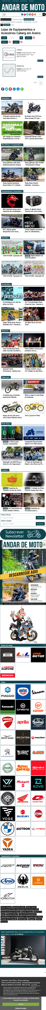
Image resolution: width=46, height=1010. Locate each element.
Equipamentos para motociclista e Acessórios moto (19, 909)
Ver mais (40, 60)
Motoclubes (22, 919)
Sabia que (5, 377)
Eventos (4, 470)
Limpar (4, 38)
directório (7, 25)
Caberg (28, 38)
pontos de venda (29, 19)
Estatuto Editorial (23, 980)
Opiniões (5, 238)
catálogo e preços (17, 19)
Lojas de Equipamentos (27, 914)
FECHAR (20, 1004)
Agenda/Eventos (19, 907)
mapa (12, 25)
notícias (35, 22)
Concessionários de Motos (10, 912)
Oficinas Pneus (12, 914)
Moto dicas (6, 424)
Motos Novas (31, 907)
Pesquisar (40, 518)
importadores (27, 22)
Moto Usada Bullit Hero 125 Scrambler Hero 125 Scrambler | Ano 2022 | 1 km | (22, 933)
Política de (20, 1008)
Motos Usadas (6, 907)
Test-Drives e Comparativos (11, 145)
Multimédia (6, 284)
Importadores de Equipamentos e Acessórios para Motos (21, 917)
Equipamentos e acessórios (12, 191)
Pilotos (39, 919)
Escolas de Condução (9, 919)
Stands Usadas (27, 912)
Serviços (4, 922)
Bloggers (31, 919)
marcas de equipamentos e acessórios (11, 22)
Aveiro (4, 42)
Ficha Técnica (13, 980)
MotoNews (6, 98)
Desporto (5, 331)
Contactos (5, 980)
